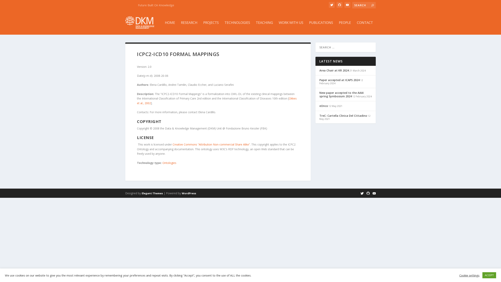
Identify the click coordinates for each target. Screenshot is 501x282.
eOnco (323, 106)
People (345, 23)
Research (189, 23)
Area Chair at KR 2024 (334, 70)
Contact (365, 23)
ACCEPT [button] (489, 275)
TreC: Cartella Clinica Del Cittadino (343, 116)
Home (170, 23)
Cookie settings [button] (469, 275)
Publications (321, 23)
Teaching (264, 23)
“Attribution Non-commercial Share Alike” (224, 144)
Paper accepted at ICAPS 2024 (339, 80)
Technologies (237, 23)
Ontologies (169, 163)
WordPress (189, 193)
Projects (211, 23)
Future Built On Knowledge (156, 5)
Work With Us (291, 23)
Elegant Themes (152, 193)
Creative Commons (185, 144)
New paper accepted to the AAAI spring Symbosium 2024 (341, 94)
